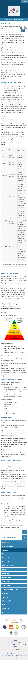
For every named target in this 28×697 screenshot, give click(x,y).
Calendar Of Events (8, 562)
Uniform (4, 605)
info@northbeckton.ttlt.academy (14, 642)
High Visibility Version (6, 655)
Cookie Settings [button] (14, 657)
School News (6, 585)
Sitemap (24, 655)
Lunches (4, 569)
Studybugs (5, 593)
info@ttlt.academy (14, 646)
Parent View (5, 573)
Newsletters (5, 613)
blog (12, 72)
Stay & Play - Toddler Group (10, 589)
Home (5, 19)
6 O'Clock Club (6, 609)
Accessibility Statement (17, 655)
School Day (5, 581)
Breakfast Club (6, 558)
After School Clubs (7, 546)
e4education (18, 653)
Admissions (5, 542)
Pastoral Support (7, 577)
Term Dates (5, 597)
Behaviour (5, 554)
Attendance (21, 19)
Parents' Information (12, 19)
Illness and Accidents (8, 565)
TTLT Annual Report (8, 601)
